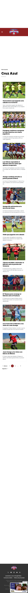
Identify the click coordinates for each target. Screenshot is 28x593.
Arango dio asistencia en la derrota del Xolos (12, 207)
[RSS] (20, 572)
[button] (2, 32)
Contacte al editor (8, 577)
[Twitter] (8, 572)
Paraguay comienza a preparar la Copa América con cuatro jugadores (13, 132)
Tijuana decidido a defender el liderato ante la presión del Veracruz (13, 264)
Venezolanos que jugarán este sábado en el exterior (13, 101)
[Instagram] (14, 572)
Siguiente (4, 368)
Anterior (5, 366)
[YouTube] (17, 572)
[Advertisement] (14, 14)
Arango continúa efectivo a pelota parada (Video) (12, 177)
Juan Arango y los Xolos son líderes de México (12, 352)
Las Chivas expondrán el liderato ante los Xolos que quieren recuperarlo (12, 163)
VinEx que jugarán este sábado (13, 234)
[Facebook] (11, 572)
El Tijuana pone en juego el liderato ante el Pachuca (12, 294)
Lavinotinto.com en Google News (13, 575)
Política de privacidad (19, 577)
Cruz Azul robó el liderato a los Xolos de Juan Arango (13, 324)
